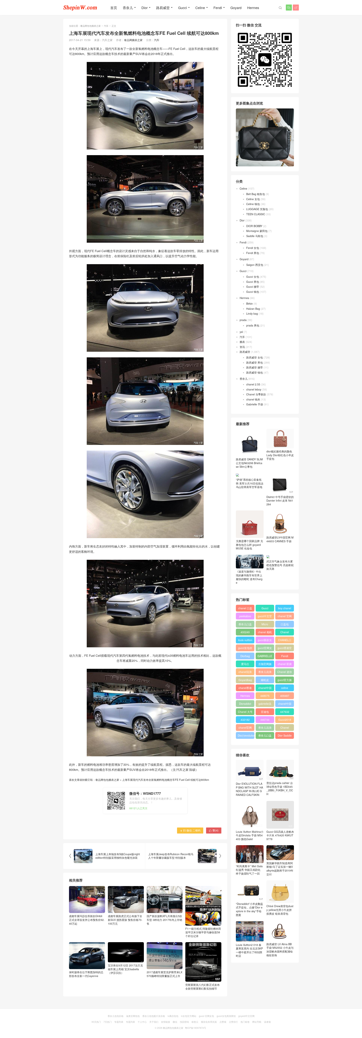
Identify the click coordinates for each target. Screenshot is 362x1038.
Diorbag (245, 656)
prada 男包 (252, 325)
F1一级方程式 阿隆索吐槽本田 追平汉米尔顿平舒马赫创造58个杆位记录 (203, 932)
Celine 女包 (253, 199)
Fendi (217, 7)
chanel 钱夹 (253, 399)
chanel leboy (253, 389)
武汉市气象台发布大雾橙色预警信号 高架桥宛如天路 (280, 564)
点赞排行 (233, 1021)
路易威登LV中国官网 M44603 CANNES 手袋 (280, 539)
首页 (113, 7)
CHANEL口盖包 (284, 640)
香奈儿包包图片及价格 (153, 1015)
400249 (245, 632)
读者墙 (267, 1021)
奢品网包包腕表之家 (90, 25)
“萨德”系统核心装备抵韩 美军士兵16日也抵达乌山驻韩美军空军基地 (249, 483)
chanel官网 (245, 727)
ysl (241, 332)
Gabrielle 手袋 (254, 404)
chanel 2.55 (253, 384)
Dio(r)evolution (246, 735)
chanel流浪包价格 (245, 672)
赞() (214, 830)
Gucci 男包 (252, 282)
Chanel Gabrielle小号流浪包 (284, 728)
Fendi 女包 (252, 248)
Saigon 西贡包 (254, 265)
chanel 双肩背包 (285, 664)
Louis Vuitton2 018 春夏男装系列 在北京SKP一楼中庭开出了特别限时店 (249, 950)
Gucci (182, 7)
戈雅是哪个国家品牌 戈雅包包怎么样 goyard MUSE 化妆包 (249, 544)
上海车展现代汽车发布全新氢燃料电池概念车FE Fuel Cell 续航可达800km (165, 780)
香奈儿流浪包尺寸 (265, 672)
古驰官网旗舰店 (265, 664)
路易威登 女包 (254, 357)
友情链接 (165, 1021)
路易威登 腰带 (254, 367)
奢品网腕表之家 (133, 40)
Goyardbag (245, 680)
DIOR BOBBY (254, 226)
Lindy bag (252, 313)
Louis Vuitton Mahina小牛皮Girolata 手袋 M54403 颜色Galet (249, 835)
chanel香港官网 (245, 688)
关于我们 (153, 1021)
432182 (245, 719)
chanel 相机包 (265, 632)
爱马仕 (245, 664)
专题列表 (118, 1021)
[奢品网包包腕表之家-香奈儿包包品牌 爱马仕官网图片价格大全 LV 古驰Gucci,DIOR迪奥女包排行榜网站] (80, 7)
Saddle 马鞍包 (254, 236)
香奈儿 (128, 7)
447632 (284, 712)
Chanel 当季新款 (256, 394)
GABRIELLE (265, 656)
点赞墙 (222, 1021)
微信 (175, 1021)
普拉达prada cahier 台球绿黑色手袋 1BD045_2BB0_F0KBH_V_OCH (279, 788)
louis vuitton (245, 640)
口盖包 (285, 624)
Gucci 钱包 (252, 292)
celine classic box (284, 688)
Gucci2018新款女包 (284, 720)
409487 (284, 696)
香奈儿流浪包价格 (265, 728)
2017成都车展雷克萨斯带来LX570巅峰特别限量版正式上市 (164, 974)
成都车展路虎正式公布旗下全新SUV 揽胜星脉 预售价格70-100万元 (125, 919)
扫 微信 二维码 (190, 830)
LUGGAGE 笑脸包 (257, 209)
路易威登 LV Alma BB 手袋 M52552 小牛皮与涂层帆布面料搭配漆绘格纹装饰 (280, 949)
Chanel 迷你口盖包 (284, 672)
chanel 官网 (285, 616)
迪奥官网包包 (133, 1015)
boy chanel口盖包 (284, 609)
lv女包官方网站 (188, 1015)
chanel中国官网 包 (284, 704)
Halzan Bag (253, 308)
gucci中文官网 (265, 616)
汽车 (106, 25)
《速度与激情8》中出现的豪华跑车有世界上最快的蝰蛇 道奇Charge (249, 577)
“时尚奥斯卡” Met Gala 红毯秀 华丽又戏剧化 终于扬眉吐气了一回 (249, 869)
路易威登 (163, 7)
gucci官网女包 (265, 648)
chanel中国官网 (265, 688)
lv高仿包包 (173, 1015)
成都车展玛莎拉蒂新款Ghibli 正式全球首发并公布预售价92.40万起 (86, 919)
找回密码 (184, 1021)
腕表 (242, 342)
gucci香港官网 (285, 648)
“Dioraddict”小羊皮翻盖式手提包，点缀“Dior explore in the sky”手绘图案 (249, 909)
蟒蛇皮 (265, 680)
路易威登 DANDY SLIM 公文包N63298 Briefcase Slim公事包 (249, 462)
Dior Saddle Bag (285, 736)
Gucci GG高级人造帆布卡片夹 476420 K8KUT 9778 (280, 835)
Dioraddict (245, 703)
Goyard (236, 7)
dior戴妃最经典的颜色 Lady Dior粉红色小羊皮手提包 (280, 455)
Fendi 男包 (252, 253)
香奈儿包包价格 (115, 1015)
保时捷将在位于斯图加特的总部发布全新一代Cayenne (86, 974)
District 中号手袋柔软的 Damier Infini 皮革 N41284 (280, 500)
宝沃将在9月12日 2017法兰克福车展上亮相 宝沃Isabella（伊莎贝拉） (125, 969)
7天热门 (108, 1021)
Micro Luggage (265, 625)
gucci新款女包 (265, 640)
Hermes (253, 7)
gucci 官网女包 (206, 1015)
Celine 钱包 (253, 204)
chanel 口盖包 (245, 609)
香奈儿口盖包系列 (265, 736)
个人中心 (142, 1021)
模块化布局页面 (209, 1021)
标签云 (195, 1021)
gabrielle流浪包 (264, 704)
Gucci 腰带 (252, 286)
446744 (264, 719)
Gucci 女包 (252, 276)
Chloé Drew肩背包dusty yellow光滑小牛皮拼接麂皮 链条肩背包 (279, 909)
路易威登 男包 (254, 362)
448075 (264, 696)
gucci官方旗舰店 (285, 680)
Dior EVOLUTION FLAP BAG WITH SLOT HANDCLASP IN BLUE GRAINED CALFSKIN (249, 789)
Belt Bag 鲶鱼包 (255, 194)
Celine (200, 7)
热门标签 (245, 1021)
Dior (144, 7)
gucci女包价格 (245, 648)
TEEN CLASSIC (255, 214)
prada (243, 320)
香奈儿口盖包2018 (245, 625)
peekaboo (245, 616)
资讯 (242, 347)
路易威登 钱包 (254, 372)
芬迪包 (265, 712)
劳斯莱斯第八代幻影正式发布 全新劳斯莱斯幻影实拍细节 (202, 986)
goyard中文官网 (246, 1015)
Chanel (284, 632)
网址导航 (256, 1021)
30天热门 (96, 1021)
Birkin (249, 303)
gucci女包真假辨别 (226, 1015)
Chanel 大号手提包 (245, 712)
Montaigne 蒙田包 (257, 231)
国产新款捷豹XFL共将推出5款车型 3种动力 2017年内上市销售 (164, 919)
